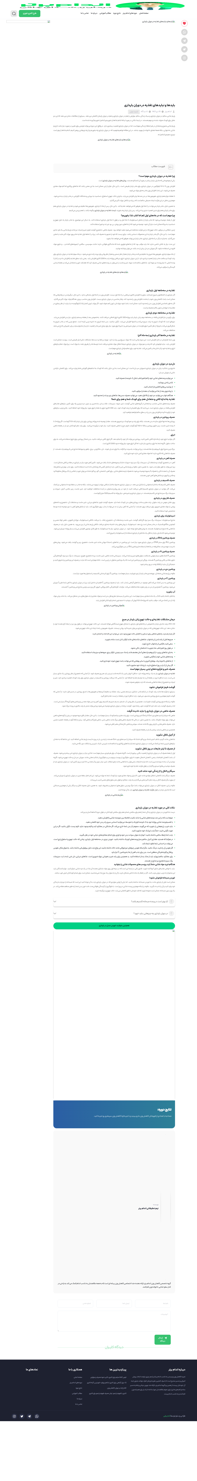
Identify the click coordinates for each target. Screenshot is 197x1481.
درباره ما (94, 13)
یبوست (64, 340)
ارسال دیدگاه (161, 1339)
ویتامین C (106, 582)
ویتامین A (171, 555)
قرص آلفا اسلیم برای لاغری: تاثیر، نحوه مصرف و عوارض (108, 1377)
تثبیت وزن (134, 111)
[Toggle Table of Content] (169, 167)
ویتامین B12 (170, 542)
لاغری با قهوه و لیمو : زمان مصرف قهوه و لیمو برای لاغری (107, 1393)
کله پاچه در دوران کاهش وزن (116, 1388)
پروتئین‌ (172, 421)
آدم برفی (166, 1416)
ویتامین (135, 546)
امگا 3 (149, 715)
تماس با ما (85, 13)
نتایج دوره (117, 13)
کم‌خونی (172, 524)
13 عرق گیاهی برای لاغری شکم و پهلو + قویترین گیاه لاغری (106, 1382)
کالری (69, 186)
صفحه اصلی (143, 13)
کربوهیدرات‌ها (154, 449)
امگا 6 (143, 715)
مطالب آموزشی (105, 13)
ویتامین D (113, 573)
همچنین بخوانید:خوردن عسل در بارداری (114, 925)
